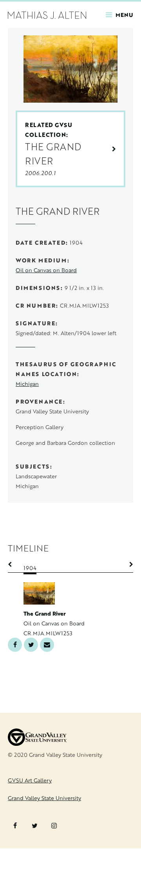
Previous (14, 564)
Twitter (31, 645)
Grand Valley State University (44, 798)
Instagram (54, 826)
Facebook (15, 645)
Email (47, 645)
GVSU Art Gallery (30, 780)
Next (127, 564)
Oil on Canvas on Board (46, 270)
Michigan (27, 383)
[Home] (47, 14)
